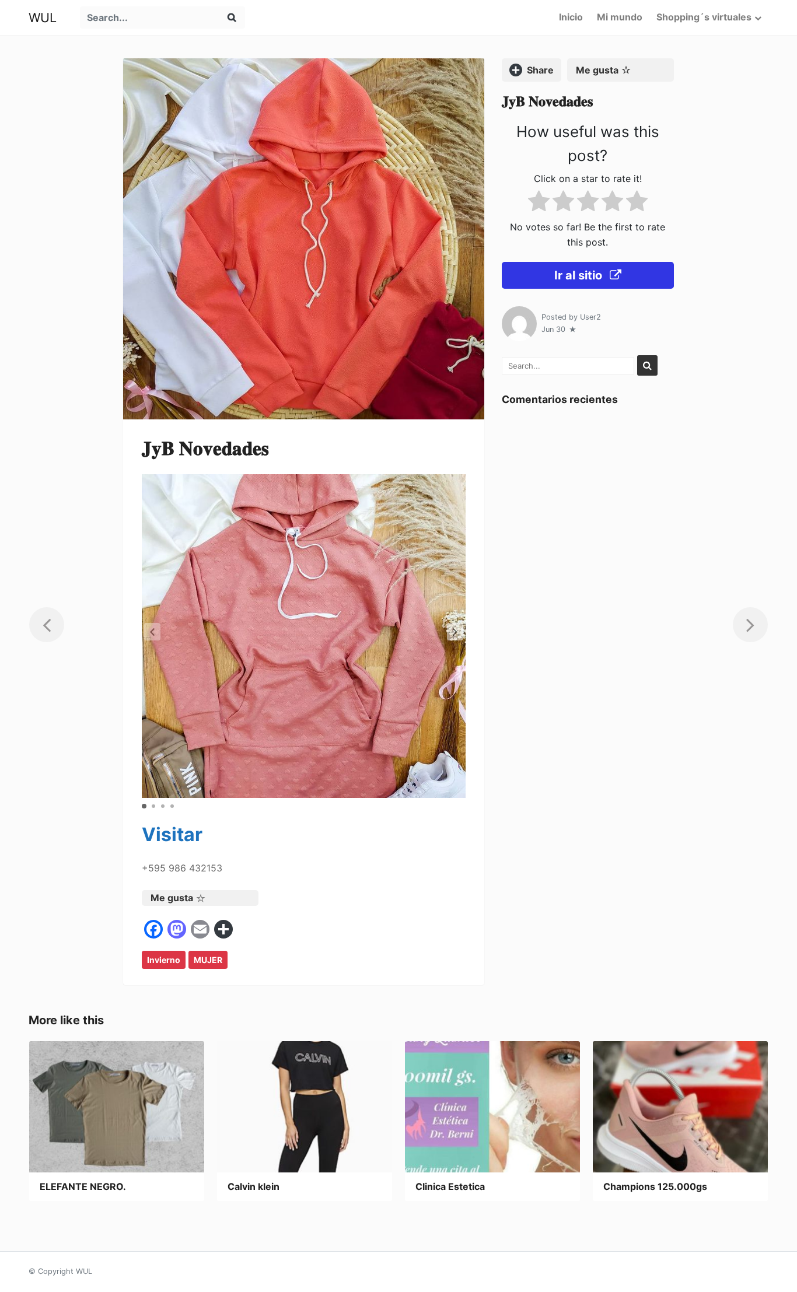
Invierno (163, 960)
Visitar (172, 834)
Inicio (571, 17)
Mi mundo (619, 17)
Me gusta (172, 898)
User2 (590, 317)
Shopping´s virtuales (703, 17)
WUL (43, 17)
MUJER (208, 960)
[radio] (539, 203)
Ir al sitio (579, 275)
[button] (455, 631)
